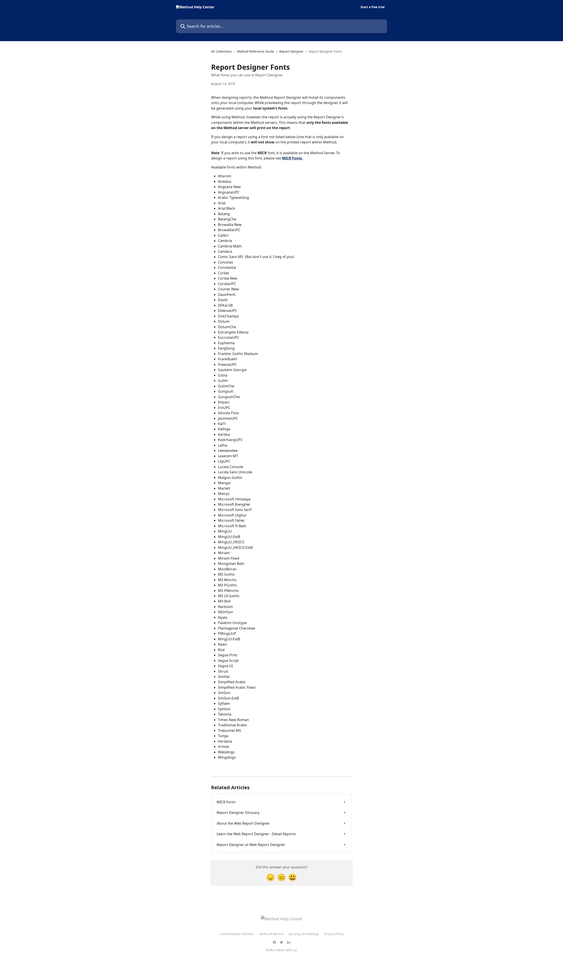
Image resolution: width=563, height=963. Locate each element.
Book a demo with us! (281, 950)
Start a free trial (372, 7)
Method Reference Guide (255, 51)
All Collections (221, 51)
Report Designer (291, 51)
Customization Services (237, 934)
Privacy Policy (334, 934)
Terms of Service (271, 934)
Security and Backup (304, 934)
